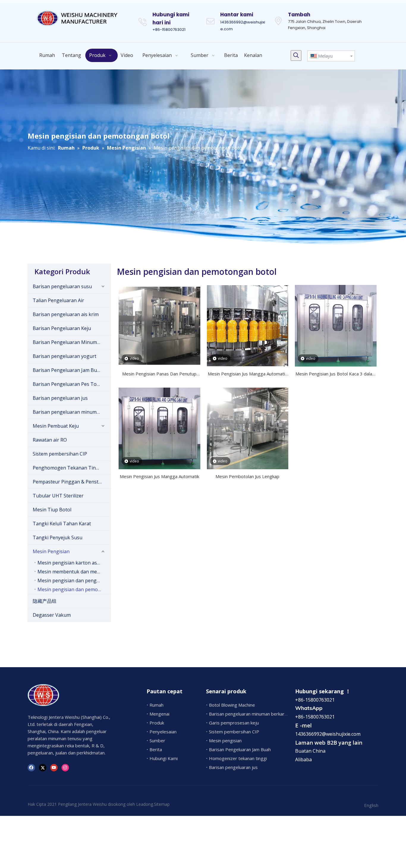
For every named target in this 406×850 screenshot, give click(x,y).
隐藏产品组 (44, 601)
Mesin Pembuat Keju (56, 426)
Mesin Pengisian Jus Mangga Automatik (159, 476)
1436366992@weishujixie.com (328, 734)
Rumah (156, 705)
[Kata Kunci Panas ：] (296, 55)
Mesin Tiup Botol (52, 509)
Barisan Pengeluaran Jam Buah (68, 370)
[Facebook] (31, 767)
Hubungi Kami (164, 758)
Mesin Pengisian (51, 551)
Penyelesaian (163, 732)
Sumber (157, 740)
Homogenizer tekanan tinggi (238, 758)
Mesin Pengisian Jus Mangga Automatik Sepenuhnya (247, 374)
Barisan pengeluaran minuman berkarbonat (72, 412)
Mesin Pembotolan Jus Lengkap (247, 476)
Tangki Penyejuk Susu (57, 537)
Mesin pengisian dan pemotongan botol (74, 589)
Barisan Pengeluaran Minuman (68, 342)
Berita (156, 749)
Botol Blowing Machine (232, 705)
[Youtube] (54, 767)
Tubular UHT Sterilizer (58, 495)
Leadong (144, 804)
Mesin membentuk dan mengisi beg (74, 571)
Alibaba (303, 759)
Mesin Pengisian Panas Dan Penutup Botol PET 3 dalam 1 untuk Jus (159, 374)
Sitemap (162, 804)
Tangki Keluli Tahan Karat (62, 523)
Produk (157, 723)
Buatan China (310, 751)
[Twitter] (42, 767)
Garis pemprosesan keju (234, 723)
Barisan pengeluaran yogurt (64, 356)
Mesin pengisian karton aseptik (72, 562)
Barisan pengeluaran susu (62, 286)
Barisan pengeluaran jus (60, 398)
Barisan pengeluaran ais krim (66, 314)
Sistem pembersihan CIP (60, 454)
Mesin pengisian (225, 740)
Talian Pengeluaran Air (58, 300)
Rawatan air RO (50, 440)
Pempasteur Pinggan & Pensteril (69, 481)
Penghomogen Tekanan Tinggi (68, 467)
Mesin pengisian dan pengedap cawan (74, 580)
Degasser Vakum (52, 615)
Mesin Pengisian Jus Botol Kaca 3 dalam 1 (335, 374)
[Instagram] (65, 767)
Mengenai (159, 714)
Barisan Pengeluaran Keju (62, 328)
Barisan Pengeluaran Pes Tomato (70, 384)
